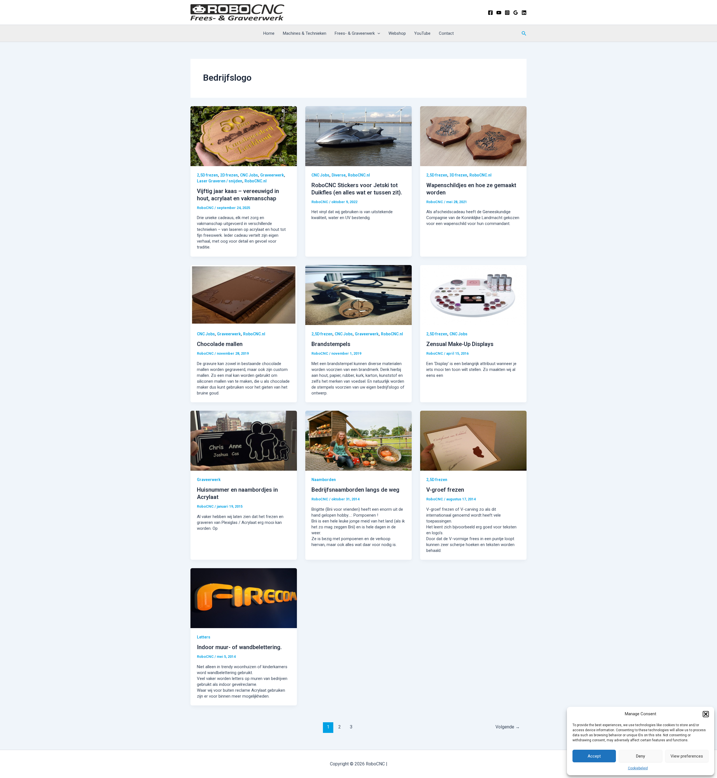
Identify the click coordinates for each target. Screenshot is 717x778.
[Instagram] (507, 12)
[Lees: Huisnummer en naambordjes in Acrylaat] (243, 440)
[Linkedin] (524, 12)
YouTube (422, 33)
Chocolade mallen (220, 344)
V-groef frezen (445, 489)
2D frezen (229, 175)
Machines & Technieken (304, 33)
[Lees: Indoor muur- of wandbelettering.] (243, 597)
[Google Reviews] (515, 12)
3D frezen (458, 175)
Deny (640, 756)
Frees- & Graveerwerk (355, 33)
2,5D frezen (207, 175)
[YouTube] (498, 12)
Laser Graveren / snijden (219, 181)
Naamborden (323, 479)
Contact (446, 33)
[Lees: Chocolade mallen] (243, 294)
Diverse (339, 175)
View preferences (687, 756)
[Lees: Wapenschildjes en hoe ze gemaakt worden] (473, 135)
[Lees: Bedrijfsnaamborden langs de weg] (358, 440)
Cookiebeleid (638, 768)
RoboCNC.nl (256, 181)
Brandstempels (330, 344)
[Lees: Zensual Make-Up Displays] (473, 294)
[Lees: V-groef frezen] (473, 440)
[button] (706, 714)
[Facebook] (490, 12)
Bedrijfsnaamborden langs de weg (355, 489)
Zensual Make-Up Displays (459, 344)
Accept (594, 756)
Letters (203, 637)
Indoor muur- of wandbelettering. (239, 647)
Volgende (507, 727)
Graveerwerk (272, 175)
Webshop (397, 33)
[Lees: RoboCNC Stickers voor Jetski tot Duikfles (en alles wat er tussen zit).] (358, 135)
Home (268, 33)
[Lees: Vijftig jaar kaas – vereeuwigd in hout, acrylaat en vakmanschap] (243, 135)
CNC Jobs (249, 175)
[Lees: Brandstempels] (358, 294)
